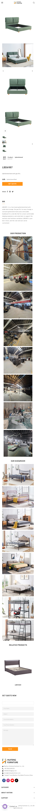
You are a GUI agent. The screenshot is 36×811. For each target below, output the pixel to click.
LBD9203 (18, 685)
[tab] (3, 202)
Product (10, 157)
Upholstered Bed (12, 179)
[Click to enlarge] (5, 131)
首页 (4, 157)
